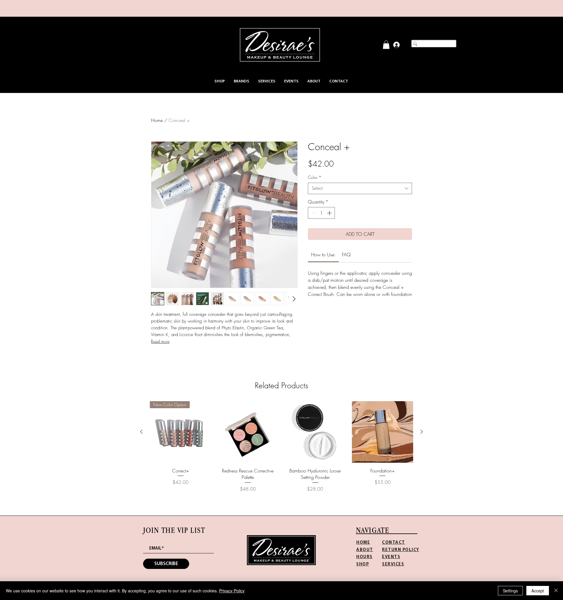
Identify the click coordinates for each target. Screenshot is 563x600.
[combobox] (360, 188)
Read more (160, 341)
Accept (537, 591)
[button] (219, 81)
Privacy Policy (232, 591)
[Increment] (330, 212)
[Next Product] (421, 431)
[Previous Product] (141, 431)
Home (157, 120)
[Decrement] (313, 212)
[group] (281, 446)
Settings (510, 591)
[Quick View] (248, 432)
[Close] (555, 590)
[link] (386, 44)
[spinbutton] (321, 212)
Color (314, 177)
